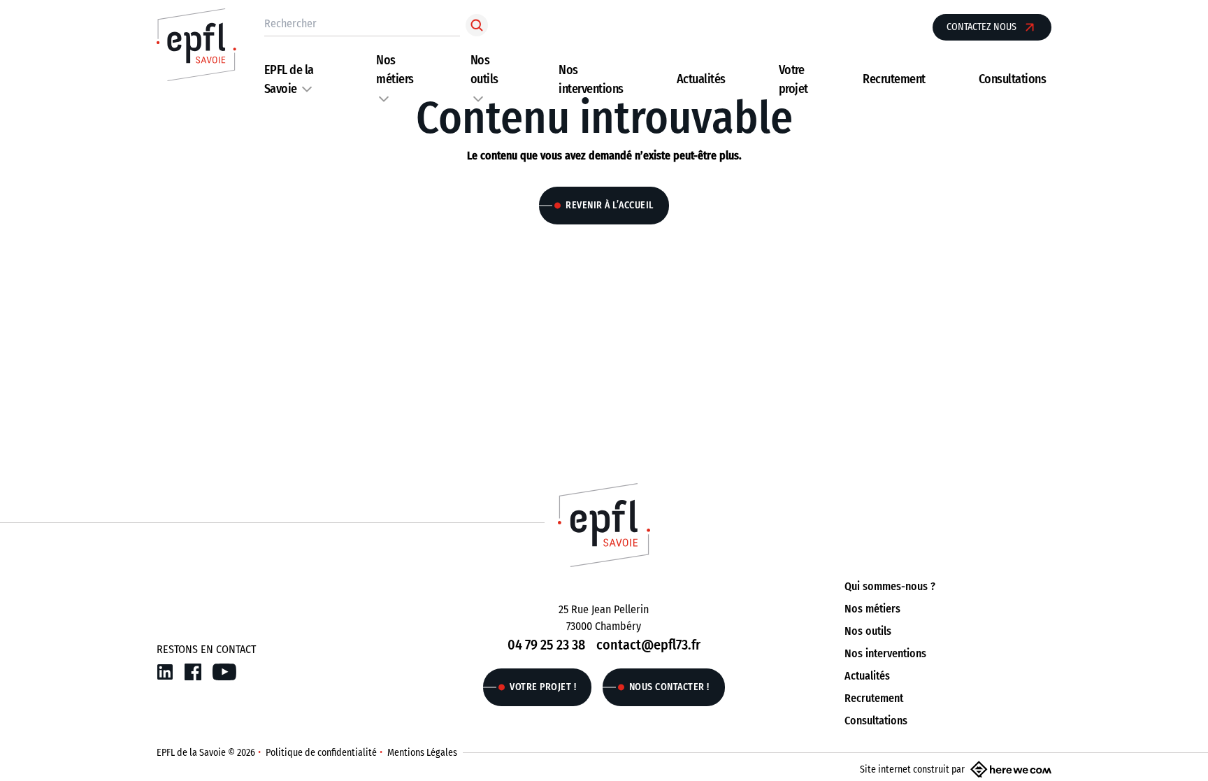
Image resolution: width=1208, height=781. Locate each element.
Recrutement (894, 79)
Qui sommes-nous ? (889, 586)
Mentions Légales (422, 753)
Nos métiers (872, 608)
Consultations (1013, 79)
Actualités (701, 79)
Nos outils (867, 631)
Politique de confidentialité (321, 753)
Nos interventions (885, 653)
